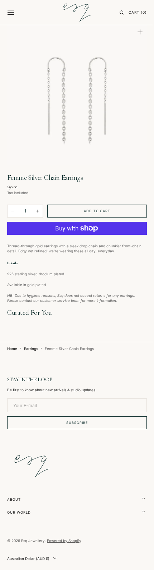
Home (12, 343)
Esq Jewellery (33, 540)
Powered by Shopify (64, 540)
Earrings (31, 343)
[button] (11, 12)
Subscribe (74, 423)
